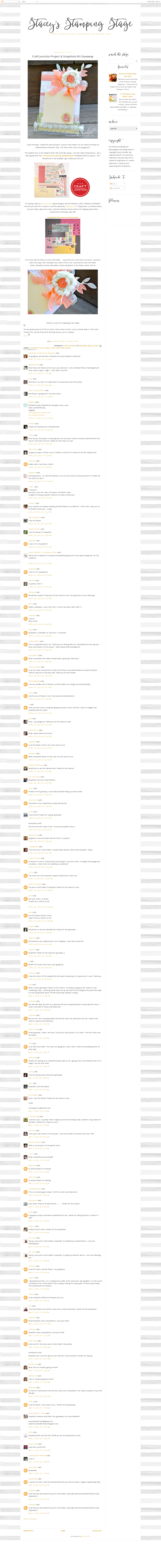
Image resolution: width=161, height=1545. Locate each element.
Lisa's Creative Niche (36, 390)
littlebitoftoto (33, 365)
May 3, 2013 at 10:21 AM (39, 1359)
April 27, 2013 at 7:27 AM (40, 373)
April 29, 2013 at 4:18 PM (40, 598)
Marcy (30, 693)
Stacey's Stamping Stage (80, 24)
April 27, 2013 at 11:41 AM (40, 397)
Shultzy (31, 1294)
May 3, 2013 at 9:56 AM (38, 1301)
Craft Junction (47, 204)
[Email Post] (100, 346)
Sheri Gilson (33, 449)
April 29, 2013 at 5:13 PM (40, 687)
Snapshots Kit (70, 206)
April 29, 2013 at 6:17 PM (40, 748)
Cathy (30, 812)
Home (63, 1531)
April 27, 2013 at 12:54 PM (40, 430)
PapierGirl (32, 473)
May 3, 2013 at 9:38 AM (38, 1261)
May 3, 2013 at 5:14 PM (38, 1473)
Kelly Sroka (32, 1341)
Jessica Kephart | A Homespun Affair (42, 552)
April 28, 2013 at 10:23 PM (40, 481)
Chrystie (31, 926)
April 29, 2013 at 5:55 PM (40, 725)
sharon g (31, 1266)
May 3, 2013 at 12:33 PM (39, 1450)
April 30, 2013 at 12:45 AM (40, 890)
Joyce (30, 604)
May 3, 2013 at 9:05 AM (38, 1078)
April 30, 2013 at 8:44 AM (40, 968)
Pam (30, 1043)
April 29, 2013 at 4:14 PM (40, 563)
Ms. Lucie (32, 1238)
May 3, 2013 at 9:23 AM (38, 1195)
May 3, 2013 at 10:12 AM (39, 1335)
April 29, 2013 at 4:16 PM (40, 587)
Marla (30, 1212)
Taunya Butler (33, 641)
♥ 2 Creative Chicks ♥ (36, 415)
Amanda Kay (33, 835)
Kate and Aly (33, 1029)
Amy (30, 985)
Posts (114, 184)
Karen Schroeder (34, 884)
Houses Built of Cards (36, 1413)
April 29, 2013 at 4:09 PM (40, 535)
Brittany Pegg (33, 1116)
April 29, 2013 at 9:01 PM (40, 853)
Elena (30, 1432)
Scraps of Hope (34, 858)
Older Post (97, 1531)
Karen (30, 788)
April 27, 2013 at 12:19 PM (40, 418)
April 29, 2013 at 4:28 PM (40, 624)
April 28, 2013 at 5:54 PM (40, 456)
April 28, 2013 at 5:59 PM (40, 467)
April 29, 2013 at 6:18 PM (40, 760)
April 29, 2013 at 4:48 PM (40, 662)
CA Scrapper (33, 1095)
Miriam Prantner (34, 1142)
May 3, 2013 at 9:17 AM (38, 1148)
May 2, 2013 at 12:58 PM (39, 1010)
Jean (30, 718)
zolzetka (31, 580)
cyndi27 (31, 1278)
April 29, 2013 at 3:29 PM (40, 512)
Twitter (62, 341)
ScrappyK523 (33, 847)
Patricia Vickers (34, 667)
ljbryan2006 (32, 1479)
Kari (29, 1306)
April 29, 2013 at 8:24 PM (40, 830)
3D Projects (35, 348)
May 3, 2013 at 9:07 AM (38, 1090)
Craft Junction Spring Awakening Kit (58, 156)
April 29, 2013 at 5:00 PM (40, 676)
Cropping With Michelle (37, 1455)
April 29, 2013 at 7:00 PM (40, 795)
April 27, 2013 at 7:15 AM (40, 359)
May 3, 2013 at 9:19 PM (38, 1499)
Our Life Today (34, 777)
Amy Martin (32, 1467)
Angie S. (31, 1226)
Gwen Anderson (34, 517)
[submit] (136, 61)
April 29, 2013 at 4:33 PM (40, 650)
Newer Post (29, 1531)
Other (76, 341)
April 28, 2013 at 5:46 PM (40, 444)
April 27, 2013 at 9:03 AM (40, 385)
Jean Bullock (33, 655)
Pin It (26, 336)
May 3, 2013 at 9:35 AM (38, 1247)
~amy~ (31, 487)
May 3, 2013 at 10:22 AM (39, 1370)
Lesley (31, 435)
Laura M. (31, 950)
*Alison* (31, 503)
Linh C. (31, 1154)
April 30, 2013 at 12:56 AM (40, 921)
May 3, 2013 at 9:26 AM (38, 1207)
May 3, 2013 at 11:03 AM (39, 1408)
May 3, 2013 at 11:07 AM (39, 1427)
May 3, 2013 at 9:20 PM (38, 1513)
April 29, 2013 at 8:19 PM (40, 818)
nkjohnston (32, 1200)
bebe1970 (32, 1165)
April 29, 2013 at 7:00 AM (40, 498)
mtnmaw (31, 1130)
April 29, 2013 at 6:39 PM (40, 783)
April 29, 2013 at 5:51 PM (40, 713)
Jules (30, 896)
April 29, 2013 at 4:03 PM (40, 524)
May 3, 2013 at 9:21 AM (38, 1160)
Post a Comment (30, 1519)
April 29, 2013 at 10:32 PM (40, 867)
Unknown (32, 461)
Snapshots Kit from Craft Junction (62, 217)
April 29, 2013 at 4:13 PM (40, 547)
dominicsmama (34, 529)
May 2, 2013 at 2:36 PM (38, 1052)
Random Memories (35, 765)
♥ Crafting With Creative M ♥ (39, 413)
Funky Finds (33, 1444)
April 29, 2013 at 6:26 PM (40, 771)
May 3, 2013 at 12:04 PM (39, 1438)
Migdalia (31, 402)
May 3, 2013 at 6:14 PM (38, 1485)
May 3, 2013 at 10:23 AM (39, 1382)
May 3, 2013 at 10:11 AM (39, 1324)
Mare (30, 1083)
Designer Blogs (85, 1536)
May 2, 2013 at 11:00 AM (39, 996)
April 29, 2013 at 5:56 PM (40, 736)
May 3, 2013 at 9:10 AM (38, 1111)
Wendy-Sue (32, 1364)
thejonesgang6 (34, 681)
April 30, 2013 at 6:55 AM (40, 944)
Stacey (31, 1072)
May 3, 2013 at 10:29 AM (39, 1396)
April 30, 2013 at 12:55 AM (40, 907)
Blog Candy (45, 348)
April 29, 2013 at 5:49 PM (40, 699)
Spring (68, 348)
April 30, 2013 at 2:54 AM (40, 933)
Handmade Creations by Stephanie (41, 353)
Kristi (30, 379)
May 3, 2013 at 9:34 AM (38, 1232)
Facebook (55, 341)
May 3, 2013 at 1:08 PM (38, 1462)
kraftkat (31, 424)
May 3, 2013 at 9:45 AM (38, 1272)
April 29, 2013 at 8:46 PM (40, 841)
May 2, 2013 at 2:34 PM (38, 1038)
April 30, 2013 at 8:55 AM (40, 979)
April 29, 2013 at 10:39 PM (40, 879)
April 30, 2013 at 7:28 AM (40, 956)
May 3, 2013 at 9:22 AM (38, 1172)
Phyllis (30, 1401)
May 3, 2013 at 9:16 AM (38, 1125)
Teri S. (30, 872)
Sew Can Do (33, 800)
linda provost (33, 730)
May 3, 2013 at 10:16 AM (39, 1347)
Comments (116, 188)
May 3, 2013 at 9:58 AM (38, 1312)
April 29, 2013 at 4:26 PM (40, 610)
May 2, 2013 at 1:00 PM (38, 1024)
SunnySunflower (34, 1189)
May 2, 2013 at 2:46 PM (38, 1066)
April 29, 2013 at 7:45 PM (40, 806)
